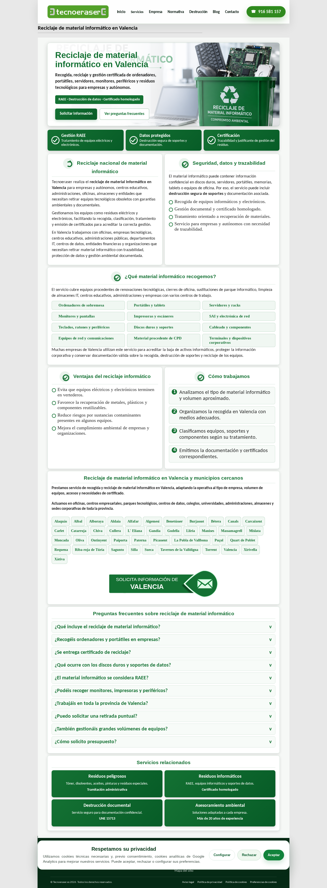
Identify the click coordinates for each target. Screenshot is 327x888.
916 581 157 (269, 12)
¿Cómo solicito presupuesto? (85, 741)
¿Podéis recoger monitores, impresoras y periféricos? (111, 690)
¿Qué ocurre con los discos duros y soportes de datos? (113, 665)
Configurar (222, 855)
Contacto (232, 12)
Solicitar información (76, 114)
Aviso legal (188, 882)
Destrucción (198, 12)
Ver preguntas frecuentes (124, 114)
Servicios (137, 12)
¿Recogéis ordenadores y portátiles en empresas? (107, 639)
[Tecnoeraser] (78, 12)
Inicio (121, 12)
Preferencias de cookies (263, 882)
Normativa (176, 12)
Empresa (155, 12)
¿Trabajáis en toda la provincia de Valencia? (101, 703)
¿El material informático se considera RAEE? (101, 678)
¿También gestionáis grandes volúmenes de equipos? (111, 729)
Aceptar (274, 855)
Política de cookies (236, 882)
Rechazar (249, 855)
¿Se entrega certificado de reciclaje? (93, 652)
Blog (216, 12)
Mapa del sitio (183, 870)
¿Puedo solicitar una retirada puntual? (96, 716)
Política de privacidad (209, 882)
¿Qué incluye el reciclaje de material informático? (107, 627)
